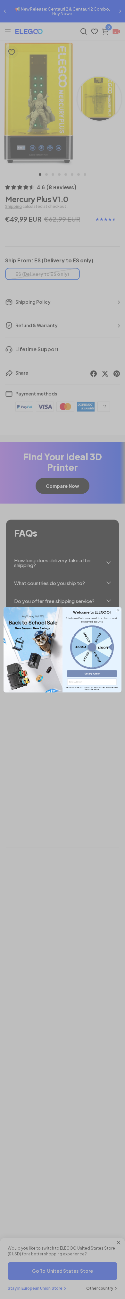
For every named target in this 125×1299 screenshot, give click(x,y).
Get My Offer (92, 673)
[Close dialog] (118, 610)
